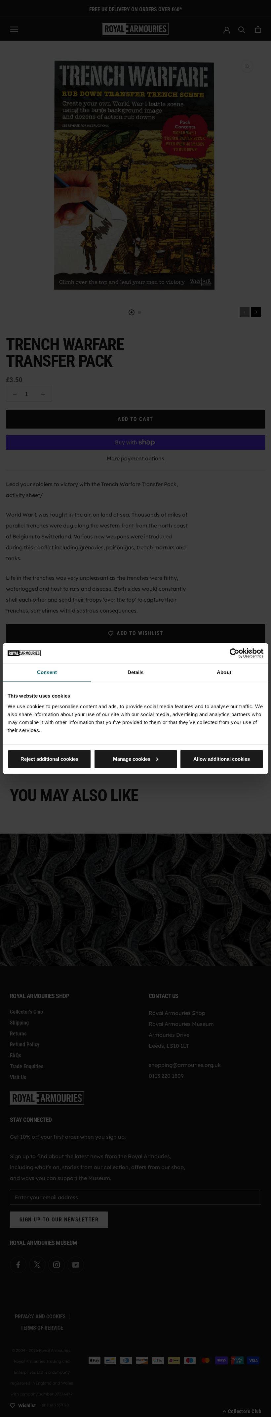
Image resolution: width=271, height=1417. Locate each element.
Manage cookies (131, 758)
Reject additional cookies (49, 758)
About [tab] (224, 672)
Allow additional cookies (221, 758)
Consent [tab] (47, 672)
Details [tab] (136, 672)
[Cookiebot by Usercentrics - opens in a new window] (234, 653)
